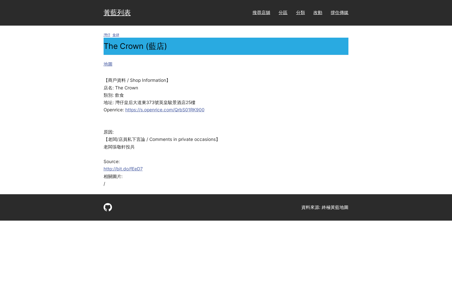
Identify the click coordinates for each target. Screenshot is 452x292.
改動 (317, 12)
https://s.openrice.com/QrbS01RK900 (165, 109)
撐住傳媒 (339, 12)
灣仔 (107, 35)
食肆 (115, 35)
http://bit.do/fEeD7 (123, 168)
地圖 (108, 64)
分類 (300, 12)
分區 (283, 12)
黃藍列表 (117, 12)
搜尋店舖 (261, 12)
